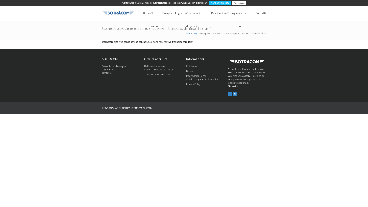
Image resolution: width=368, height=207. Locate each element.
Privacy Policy (193, 84)
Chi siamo (191, 66)
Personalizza (239, 3)
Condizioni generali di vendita (202, 79)
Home (187, 33)
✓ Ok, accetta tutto (219, 3)
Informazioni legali (196, 75)
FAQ (195, 33)
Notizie (190, 71)
